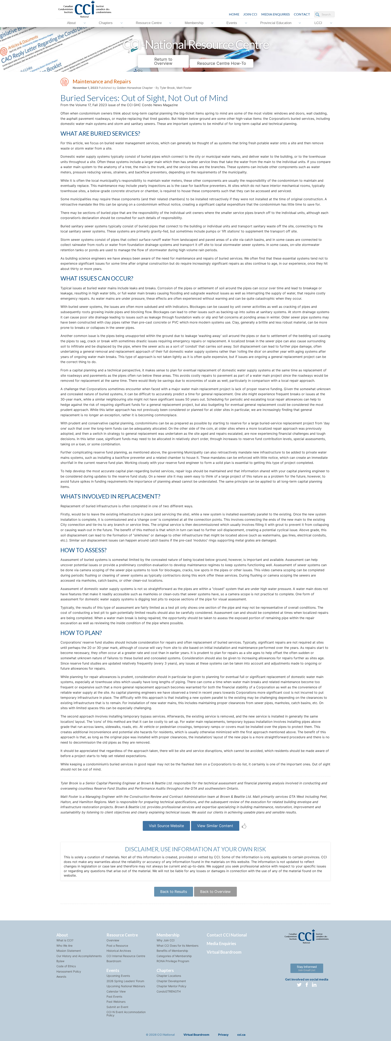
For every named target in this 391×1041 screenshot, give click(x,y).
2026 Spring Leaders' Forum (125, 981)
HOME (234, 14)
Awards (61, 976)
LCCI (318, 23)
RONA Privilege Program (173, 961)
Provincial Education (275, 23)
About (71, 23)
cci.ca (241, 1034)
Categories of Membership (174, 956)
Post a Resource (117, 945)
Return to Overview (163, 61)
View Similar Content (215, 826)
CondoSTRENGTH (169, 991)
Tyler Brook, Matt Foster (176, 87)
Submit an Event (117, 1007)
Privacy (223, 1034)
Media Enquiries (275, 14)
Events (231, 23)
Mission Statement (68, 950)
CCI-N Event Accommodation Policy (126, 1013)
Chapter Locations (169, 975)
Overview (113, 940)
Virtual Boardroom (224, 952)
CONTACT (302, 14)
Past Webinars (116, 1001)
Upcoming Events (118, 975)
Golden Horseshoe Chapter (135, 87)
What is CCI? (64, 940)
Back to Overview (215, 891)
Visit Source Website (166, 826)
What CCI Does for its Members (177, 945)
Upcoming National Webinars (126, 986)
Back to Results (173, 891)
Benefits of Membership (172, 950)
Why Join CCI (166, 940)
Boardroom (114, 961)
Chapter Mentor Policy (171, 986)
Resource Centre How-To (221, 63)
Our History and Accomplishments (79, 956)
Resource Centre (149, 23)
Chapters (106, 23)
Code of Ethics (66, 966)
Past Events (114, 996)
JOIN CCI (250, 14)
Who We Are (64, 945)
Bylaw (60, 961)
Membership (194, 23)
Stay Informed (307, 968)
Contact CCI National (227, 934)
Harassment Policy (68, 971)
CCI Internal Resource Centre (126, 956)
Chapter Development (171, 981)
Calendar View (116, 991)
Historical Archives (119, 950)
